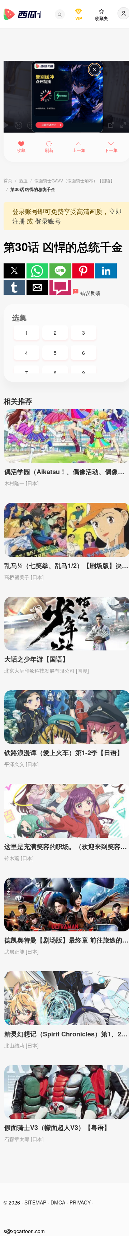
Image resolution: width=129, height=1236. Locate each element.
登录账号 (48, 220)
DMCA (58, 1202)
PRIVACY (80, 1202)
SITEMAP (35, 1202)
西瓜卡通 (22, 14)
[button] (60, 14)
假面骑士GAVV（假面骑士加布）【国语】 (74, 180)
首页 (8, 180)
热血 (23, 180)
